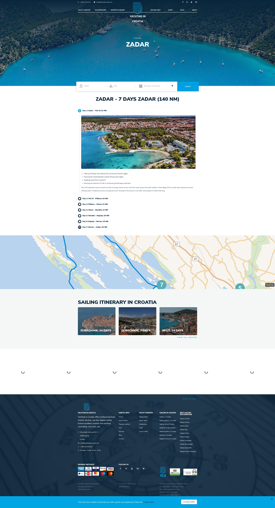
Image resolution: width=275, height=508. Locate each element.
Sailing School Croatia (167, 424)
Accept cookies (189, 502)
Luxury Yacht (143, 431)
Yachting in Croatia (137, 19)
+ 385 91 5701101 (85, 2)
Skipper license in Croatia (168, 439)
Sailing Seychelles (186, 448)
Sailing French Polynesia (188, 451)
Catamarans (143, 424)
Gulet (141, 428)
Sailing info (155, 10)
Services (121, 431)
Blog (182, 10)
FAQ (120, 428)
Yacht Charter (84, 10)
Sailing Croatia (184, 419)
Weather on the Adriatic (168, 428)
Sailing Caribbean (185, 440)
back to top (189, 399)
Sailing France (184, 437)
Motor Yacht (143, 421)
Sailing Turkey (184, 433)
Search (188, 86)
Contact (121, 439)
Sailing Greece (184, 422)
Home (121, 417)
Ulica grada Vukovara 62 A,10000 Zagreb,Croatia (89, 435)
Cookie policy (148, 502)
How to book (123, 421)
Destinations (100, 10)
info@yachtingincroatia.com (104, 2)
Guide (170, 10)
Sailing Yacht (143, 417)
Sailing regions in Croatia (168, 421)
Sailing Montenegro (186, 444)
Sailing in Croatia (165, 417)
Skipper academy (118, 10)
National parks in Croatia (168, 431)
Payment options (124, 424)
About (194, 10)
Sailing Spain (184, 426)
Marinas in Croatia (166, 435)
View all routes (187, 337)
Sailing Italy (184, 430)
